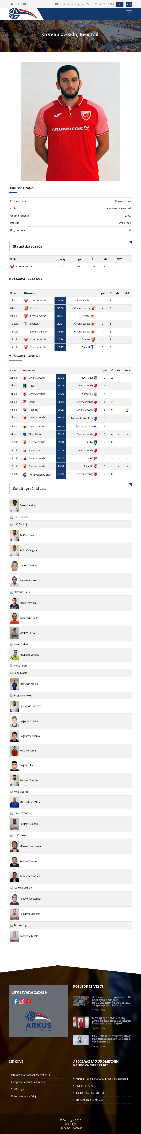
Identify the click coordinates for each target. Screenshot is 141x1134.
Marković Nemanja (30, 846)
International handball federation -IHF (32, 1075)
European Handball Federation (28, 1082)
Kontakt (77, 1128)
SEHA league (18, 1089)
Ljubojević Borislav (30, 706)
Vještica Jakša (27, 633)
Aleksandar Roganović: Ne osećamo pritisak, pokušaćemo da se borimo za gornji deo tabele (112, 1001)
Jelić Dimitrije (20, 524)
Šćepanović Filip (28, 580)
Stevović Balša (21, 592)
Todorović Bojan (28, 618)
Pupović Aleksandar (30, 898)
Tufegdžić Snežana (30, 876)
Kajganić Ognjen (22, 887)
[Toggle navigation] (129, 13)
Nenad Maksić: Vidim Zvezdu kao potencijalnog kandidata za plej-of (111, 1020)
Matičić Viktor (21, 644)
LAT (120, 4)
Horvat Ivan (20, 665)
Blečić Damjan (27, 602)
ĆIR (129, 4)
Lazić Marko (20, 672)
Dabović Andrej (28, 565)
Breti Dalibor (20, 517)
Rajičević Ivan (27, 535)
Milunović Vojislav (29, 654)
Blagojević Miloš (22, 695)
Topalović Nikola (28, 936)
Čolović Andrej (27, 505)
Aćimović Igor (21, 925)
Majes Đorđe (20, 791)
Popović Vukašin (28, 780)
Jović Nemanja (27, 750)
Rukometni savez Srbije (24, 1096)
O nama (65, 1128)
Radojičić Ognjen (28, 550)
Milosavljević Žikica (30, 802)
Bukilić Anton (20, 813)
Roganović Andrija (29, 736)
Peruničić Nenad (28, 823)
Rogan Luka (26, 765)
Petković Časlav (28, 861)
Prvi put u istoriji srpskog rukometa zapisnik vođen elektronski (111, 1038)
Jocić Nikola (20, 835)
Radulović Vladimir (29, 913)
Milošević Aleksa (28, 683)
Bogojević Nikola (29, 721)
